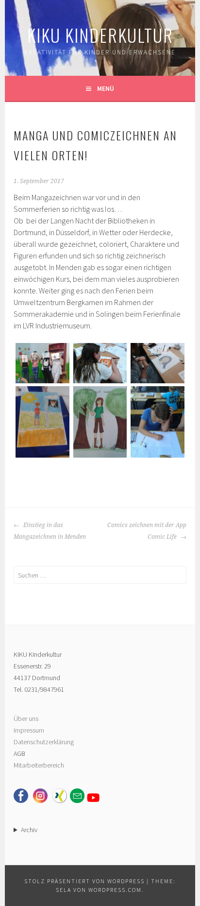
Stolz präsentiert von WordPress (84, 881)
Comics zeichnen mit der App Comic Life (146, 531)
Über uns (26, 718)
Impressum (29, 730)
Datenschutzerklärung (44, 741)
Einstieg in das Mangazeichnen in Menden (50, 531)
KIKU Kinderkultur (100, 35)
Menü (105, 88)
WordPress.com (115, 889)
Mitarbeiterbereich (39, 765)
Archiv (29, 829)
